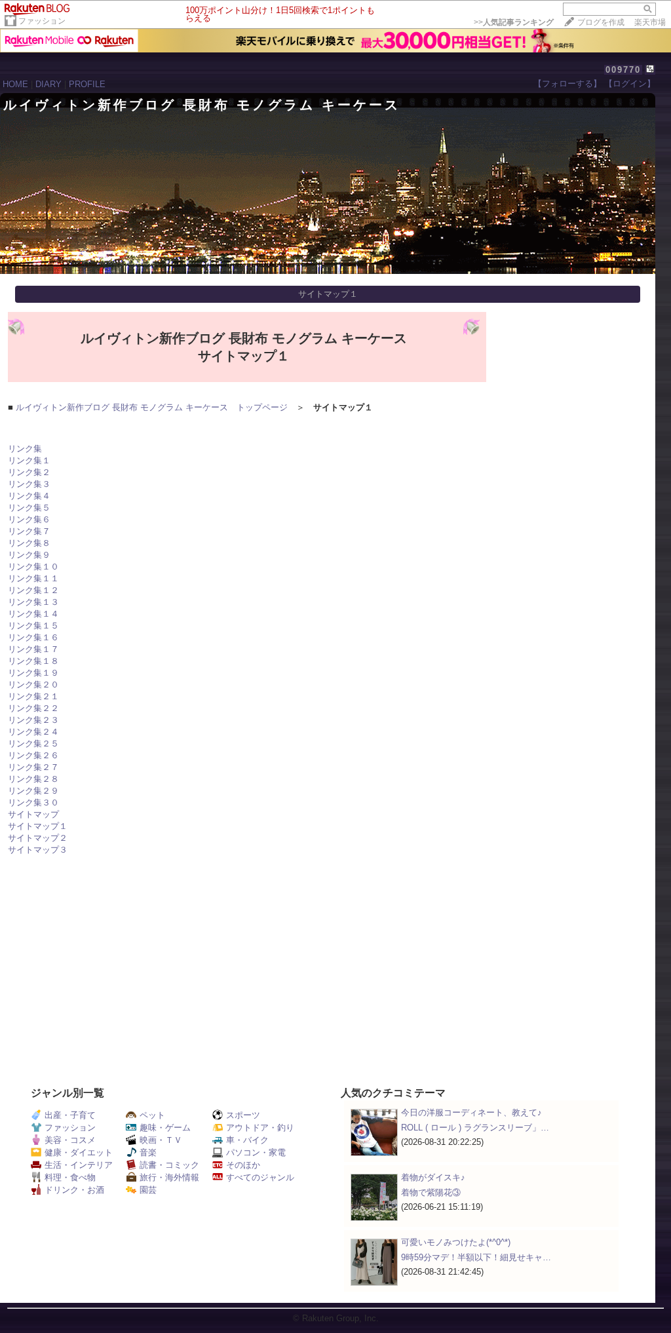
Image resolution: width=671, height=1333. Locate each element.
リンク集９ (29, 555)
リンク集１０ (33, 566)
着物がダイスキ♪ (433, 1177)
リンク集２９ (33, 791)
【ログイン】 (629, 83)
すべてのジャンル (260, 1177)
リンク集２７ (33, 767)
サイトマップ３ (37, 850)
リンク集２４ (33, 732)
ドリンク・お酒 (74, 1190)
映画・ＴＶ (161, 1140)
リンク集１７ (33, 649)
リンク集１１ (33, 578)
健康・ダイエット (79, 1152)
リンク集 (25, 449)
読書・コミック (169, 1165)
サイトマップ (33, 814)
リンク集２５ (33, 743)
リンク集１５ (33, 625)
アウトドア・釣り (260, 1127)
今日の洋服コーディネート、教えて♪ (471, 1112)
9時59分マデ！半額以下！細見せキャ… (476, 1257)
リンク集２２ (33, 708)
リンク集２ (29, 472)
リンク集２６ (33, 755)
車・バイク (247, 1140)
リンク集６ (29, 519)
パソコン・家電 (256, 1152)
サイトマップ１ (37, 826)
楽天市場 (650, 22)
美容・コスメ (70, 1140)
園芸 (148, 1190)
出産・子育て (70, 1115)
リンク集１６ (33, 637)
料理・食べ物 (70, 1177)
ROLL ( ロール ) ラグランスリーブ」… (475, 1127)
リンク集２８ (33, 779)
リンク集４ (29, 496)
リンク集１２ (33, 590)
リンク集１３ (33, 602)
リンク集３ (29, 484)
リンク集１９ (33, 673)
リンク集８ (29, 543)
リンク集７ (29, 531)
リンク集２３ (33, 720)
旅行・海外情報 (169, 1177)
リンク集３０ (33, 802)
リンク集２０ (33, 684)
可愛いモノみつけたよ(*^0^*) (455, 1242)
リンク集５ (29, 507)
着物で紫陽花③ (431, 1192)
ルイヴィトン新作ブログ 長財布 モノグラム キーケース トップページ (152, 407)
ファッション (42, 21)
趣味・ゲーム (165, 1127)
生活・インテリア (79, 1165)
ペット (152, 1115)
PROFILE (87, 84)
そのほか (243, 1165)
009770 (623, 70)
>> (514, 22)
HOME (15, 84)
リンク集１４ (33, 614)
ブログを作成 (600, 22)
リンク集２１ (33, 696)
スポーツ (243, 1115)
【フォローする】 (567, 83)
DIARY (48, 84)
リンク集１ (29, 460)
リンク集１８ (33, 661)
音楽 (148, 1152)
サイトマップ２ (37, 838)
